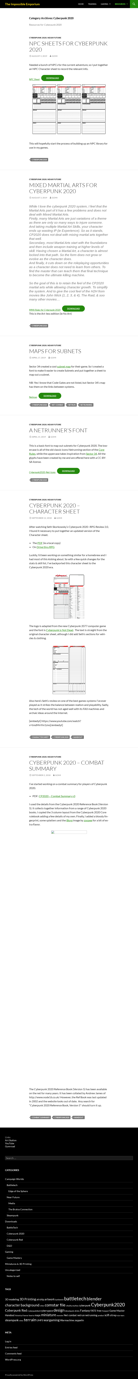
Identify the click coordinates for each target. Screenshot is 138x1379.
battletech (75, 1298)
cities (42, 1306)
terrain (30, 1319)
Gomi (55, 56)
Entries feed (11, 1347)
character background (22, 1305)
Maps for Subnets (55, 351)
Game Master (117, 1310)
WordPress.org (13, 1359)
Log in (8, 1341)
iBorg (69, 820)
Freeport (105, 1311)
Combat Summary (41, 1117)
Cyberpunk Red (15, 1239)
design (59, 1310)
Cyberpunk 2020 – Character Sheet (54, 508)
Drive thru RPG (46, 547)
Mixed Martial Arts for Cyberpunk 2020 (63, 188)
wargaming (52, 1320)
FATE (93, 1310)
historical (19, 1315)
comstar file (55, 1304)
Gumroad (10, 1146)
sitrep (113, 1315)
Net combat (57, 405)
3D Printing (28, 1299)
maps (38, 1315)
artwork (50, 1299)
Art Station (10, 1140)
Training (92, 4)
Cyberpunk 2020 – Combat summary (66, 765)
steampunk (12, 1320)
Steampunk (12, 1215)
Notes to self (13, 1276)
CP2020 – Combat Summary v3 (57, 796)
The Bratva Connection (20, 1209)
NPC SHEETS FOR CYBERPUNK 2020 (68, 46)
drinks (77, 1311)
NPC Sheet (34, 79)
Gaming (104, 4)
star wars (120, 1315)
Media (11, 1203)
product (101, 1315)
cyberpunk (85, 1305)
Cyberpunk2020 (39, 159)
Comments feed (13, 1353)
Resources (120, 4)
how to (31, 1315)
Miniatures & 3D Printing (18, 1263)
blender (94, 1298)
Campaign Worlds (14, 1179)
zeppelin (79, 1320)
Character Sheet (40, 737)
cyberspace (46, 1310)
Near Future (54, 37)
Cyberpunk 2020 (38, 37)
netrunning (86, 405)
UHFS (40, 1320)
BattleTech (12, 1227)
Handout (78, 737)
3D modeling (12, 1299)
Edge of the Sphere (18, 1191)
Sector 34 (91, 453)
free (99, 1310)
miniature (48, 1315)
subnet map (64, 366)
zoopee (88, 820)
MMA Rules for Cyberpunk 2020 (45, 310)
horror (25, 1315)
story (21, 1320)
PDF (40, 542)
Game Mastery (14, 1257)
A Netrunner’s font (58, 430)
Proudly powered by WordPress (19, 1375)
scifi (107, 1315)
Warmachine (67, 1320)
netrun (72, 405)
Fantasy (85, 1310)
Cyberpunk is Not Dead (59, 630)
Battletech (12, 1185)
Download (52, 78)
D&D (9, 1245)
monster (60, 1315)
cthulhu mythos (72, 1306)
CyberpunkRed (34, 1311)
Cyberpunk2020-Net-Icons (42, 472)
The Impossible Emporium (22, 4)
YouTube (9, 1143)
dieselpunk (69, 1311)
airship (40, 1299)
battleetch (59, 1299)
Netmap (33, 397)
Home (81, 4)
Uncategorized (12, 1270)
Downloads (11, 1221)
